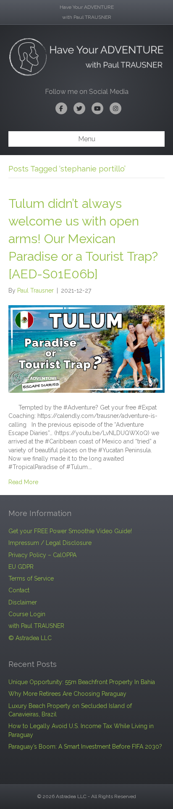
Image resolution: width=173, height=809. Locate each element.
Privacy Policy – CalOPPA (42, 555)
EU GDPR (21, 566)
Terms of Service (31, 578)
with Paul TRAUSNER (36, 625)
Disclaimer (22, 602)
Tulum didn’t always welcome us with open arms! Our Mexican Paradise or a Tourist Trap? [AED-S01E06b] (83, 238)
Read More (23, 482)
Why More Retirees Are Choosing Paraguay (67, 693)
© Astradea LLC (30, 638)
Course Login (26, 614)
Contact (18, 590)
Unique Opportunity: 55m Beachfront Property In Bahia (81, 682)
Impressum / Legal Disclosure (50, 542)
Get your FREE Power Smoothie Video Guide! (70, 531)
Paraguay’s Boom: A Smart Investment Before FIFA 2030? (85, 746)
